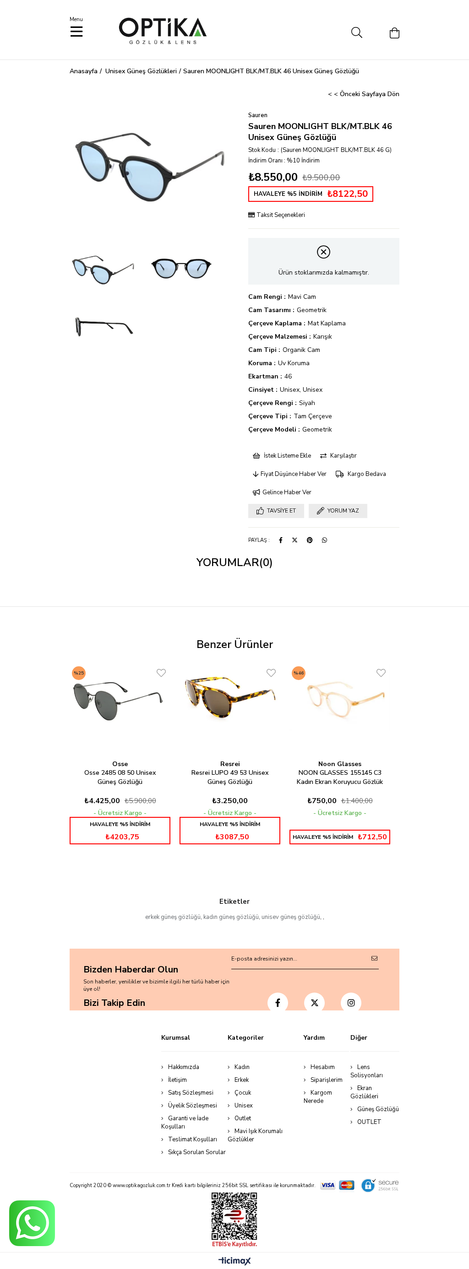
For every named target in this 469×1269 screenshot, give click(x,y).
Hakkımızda (183, 1067)
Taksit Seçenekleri (280, 215)
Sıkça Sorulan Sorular (197, 1152)
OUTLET (369, 1122)
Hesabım (323, 1067)
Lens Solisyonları (366, 1071)
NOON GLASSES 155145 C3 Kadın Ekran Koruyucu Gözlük (340, 777)
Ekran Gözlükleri (364, 1092)
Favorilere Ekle (161, 673)
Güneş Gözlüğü (378, 1109)
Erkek (241, 1080)
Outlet (242, 1118)
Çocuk (242, 1093)
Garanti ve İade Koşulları (184, 1122)
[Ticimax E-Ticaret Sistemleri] (234, 1262)
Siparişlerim (327, 1080)
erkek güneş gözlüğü (173, 917)
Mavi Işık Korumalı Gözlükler (255, 1135)
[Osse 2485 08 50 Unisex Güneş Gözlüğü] (120, 699)
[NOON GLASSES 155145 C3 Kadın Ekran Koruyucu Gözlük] (339, 699)
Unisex (243, 1106)
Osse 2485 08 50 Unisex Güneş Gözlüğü (120, 777)
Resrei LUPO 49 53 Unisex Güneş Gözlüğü (229, 777)
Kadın (242, 1067)
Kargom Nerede (318, 1097)
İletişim (177, 1080)
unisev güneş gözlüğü (291, 917)
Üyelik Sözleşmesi (192, 1106)
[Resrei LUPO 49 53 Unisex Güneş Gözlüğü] (230, 699)
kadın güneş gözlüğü (231, 917)
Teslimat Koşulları (192, 1139)
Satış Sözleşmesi (190, 1093)
